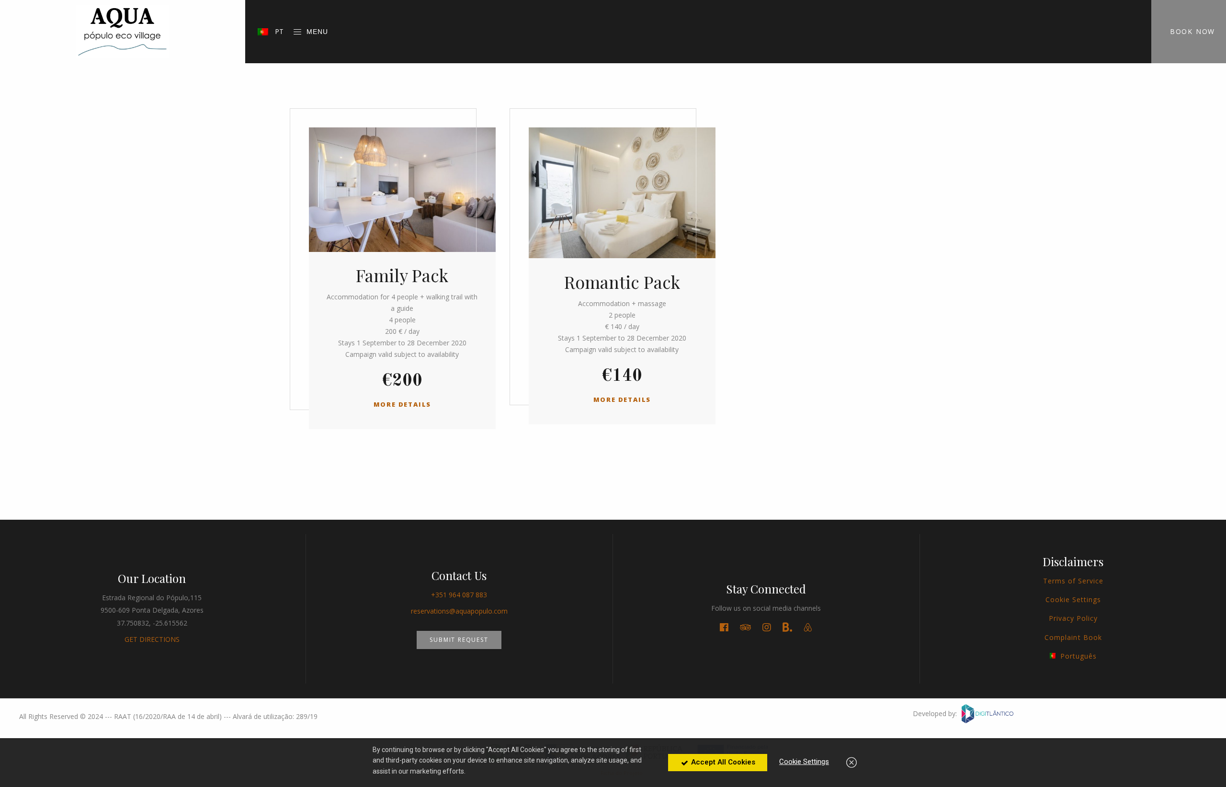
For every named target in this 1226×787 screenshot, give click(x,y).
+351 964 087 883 (459, 594)
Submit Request (459, 640)
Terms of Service (1073, 580)
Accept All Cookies (722, 762)
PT (278, 31)
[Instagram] (766, 627)
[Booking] (787, 628)
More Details (402, 404)
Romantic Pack (622, 281)
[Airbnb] (808, 627)
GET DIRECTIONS (152, 639)
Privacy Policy (1073, 618)
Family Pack (402, 274)
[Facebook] (724, 627)
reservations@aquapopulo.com (459, 611)
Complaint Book (1073, 637)
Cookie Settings (1073, 599)
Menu (317, 31)
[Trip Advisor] (745, 627)
